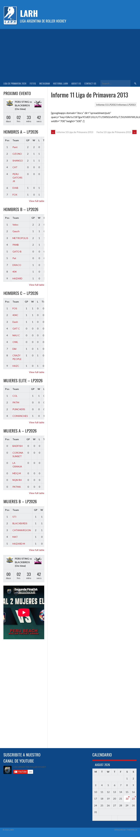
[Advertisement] (70, 54)
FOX (14, 194)
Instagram (44, 83)
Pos (7, 140)
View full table (36, 200)
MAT (15, 536)
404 (14, 271)
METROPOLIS (20, 238)
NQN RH (17, 479)
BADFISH (17, 445)
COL (14, 395)
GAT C (16, 328)
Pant (15, 147)
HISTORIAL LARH (60, 83)
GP (28, 140)
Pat (14, 258)
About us (76, 83)
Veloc (15, 224)
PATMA (16, 486)
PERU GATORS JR (17, 178)
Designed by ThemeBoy (125, 830)
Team (15, 140)
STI (14, 516)
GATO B (17, 251)
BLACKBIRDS (19, 523)
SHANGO (17, 160)
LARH (29, 13)
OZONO (17, 153)
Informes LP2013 (126, 104)
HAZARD (17, 278)
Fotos (33, 83)
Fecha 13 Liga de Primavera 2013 (116, 132)
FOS (14, 308)
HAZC (15, 365)
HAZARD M (18, 543)
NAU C (16, 335)
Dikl (14, 348)
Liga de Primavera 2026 (14, 83)
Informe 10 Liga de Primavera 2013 (72, 132)
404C (15, 315)
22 (127, 798)
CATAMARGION (21, 530)
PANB (15, 244)
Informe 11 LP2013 (106, 104)
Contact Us (90, 83)
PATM (15, 402)
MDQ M (16, 473)
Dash (15, 321)
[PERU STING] (9, 103)
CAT (14, 167)
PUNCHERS (18, 409)
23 (133, 798)
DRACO (16, 265)
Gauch (15, 231)
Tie (43, 301)
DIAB (15, 187)
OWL (15, 341)
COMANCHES (20, 415)
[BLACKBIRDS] (37, 104)
